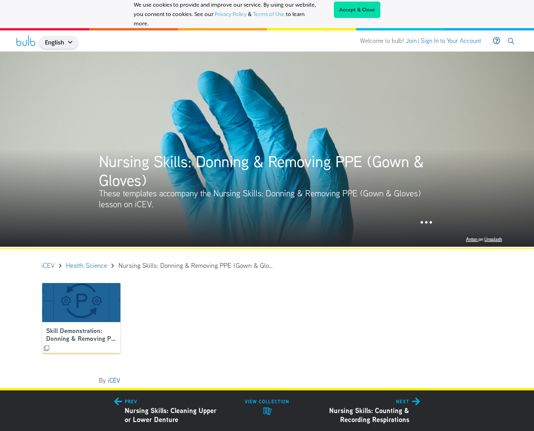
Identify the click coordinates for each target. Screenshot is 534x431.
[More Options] (426, 223)
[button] (73, 42)
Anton (472, 239)
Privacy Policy (231, 14)
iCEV (114, 380)
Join (411, 40)
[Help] (496, 41)
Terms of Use (269, 14)
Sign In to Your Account (451, 40)
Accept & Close (357, 9)
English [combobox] (54, 42)
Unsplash (493, 239)
